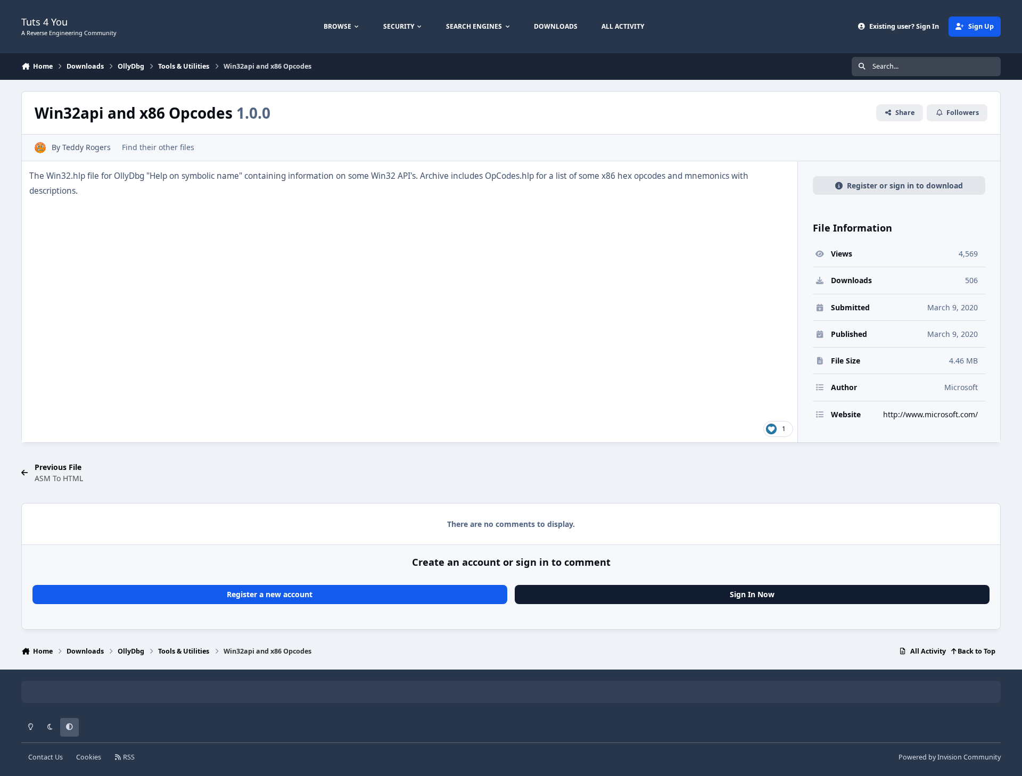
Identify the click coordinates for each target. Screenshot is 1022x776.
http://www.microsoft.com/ (930, 414)
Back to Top (975, 651)
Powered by (950, 757)
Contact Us (45, 757)
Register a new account (269, 594)
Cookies (88, 757)
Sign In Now (752, 594)
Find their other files (158, 147)
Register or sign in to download (905, 185)
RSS (128, 757)
